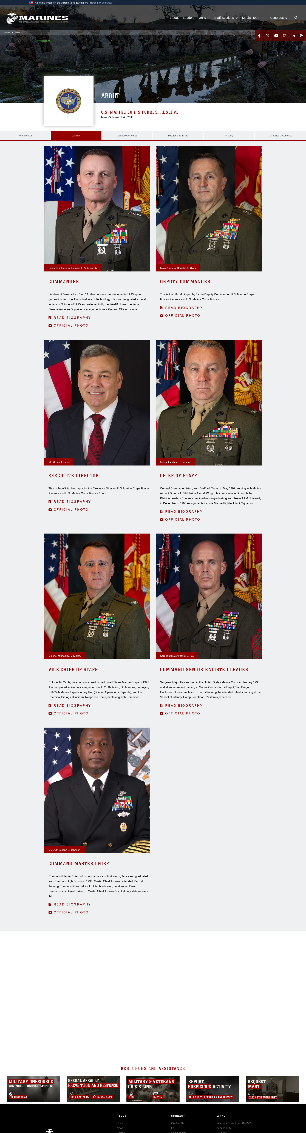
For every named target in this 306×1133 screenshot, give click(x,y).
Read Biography (72, 317)
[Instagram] (284, 35)
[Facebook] (259, 35)
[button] (103, 3)
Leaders (76, 135)
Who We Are (25, 135)
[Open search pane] (296, 17)
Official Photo (71, 325)
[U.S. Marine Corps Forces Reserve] (37, 18)
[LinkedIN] (293, 35)
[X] (268, 35)
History (229, 135)
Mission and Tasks (178, 135)
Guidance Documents (280, 135)
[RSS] (302, 35)
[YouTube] (276, 35)
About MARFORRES (127, 135)
